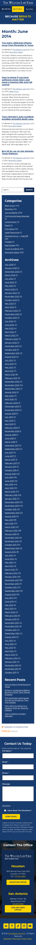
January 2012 (10, 662)
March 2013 (10, 612)
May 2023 (9, 304)
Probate (8, 242)
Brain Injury (14, 91)
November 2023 (12, 297)
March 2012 (10, 655)
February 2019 (11, 428)
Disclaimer (6, 806)
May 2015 (9, 520)
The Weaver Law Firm (21, 50)
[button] (6, 8)
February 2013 (11, 616)
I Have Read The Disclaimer (19, 810)
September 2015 (12, 513)
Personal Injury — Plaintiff (16, 236)
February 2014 (11, 573)
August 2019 (10, 414)
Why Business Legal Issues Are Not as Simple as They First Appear (17, 700)
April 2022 (9, 332)
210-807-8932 (18, 904)
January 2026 (11, 268)
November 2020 (12, 385)
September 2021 (12, 353)
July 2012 (9, 641)
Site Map (16, 939)
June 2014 (9, 559)
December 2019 (12, 406)
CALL (31, 9)
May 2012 (9, 648)
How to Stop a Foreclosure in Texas (18, 686)
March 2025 (10, 275)
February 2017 (11, 463)
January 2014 (11, 577)
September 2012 (12, 633)
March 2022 (10, 336)
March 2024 (10, 289)
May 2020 (9, 396)
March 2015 (10, 527)
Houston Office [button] (18, 882)
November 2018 (12, 431)
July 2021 (9, 360)
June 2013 (9, 602)
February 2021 (11, 378)
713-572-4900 (20, 876)
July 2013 (9, 598)
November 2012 (12, 626)
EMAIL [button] (19, 9)
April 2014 (9, 566)
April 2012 (9, 651)
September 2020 (12, 389)
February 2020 (11, 403)
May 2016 (9, 485)
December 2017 (12, 446)
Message (6, 784)
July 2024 (9, 279)
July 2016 (9, 477)
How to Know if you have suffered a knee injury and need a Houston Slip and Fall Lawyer (17, 81)
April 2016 (9, 488)
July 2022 (9, 321)
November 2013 (12, 584)
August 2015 (10, 516)
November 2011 (11, 669)
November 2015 (12, 506)
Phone (5, 773)
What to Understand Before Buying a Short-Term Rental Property (17, 692)
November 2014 (12, 541)
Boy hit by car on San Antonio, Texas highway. (18, 152)
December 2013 (12, 580)
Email (5, 762)
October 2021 (11, 350)
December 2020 (12, 382)
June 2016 (9, 481)
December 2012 (12, 623)
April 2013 (9, 609)
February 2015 (11, 531)
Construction (10, 222)
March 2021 (10, 375)
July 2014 (9, 555)
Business (9, 209)
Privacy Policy (26, 939)
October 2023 (11, 300)
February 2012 (11, 658)
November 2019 (12, 410)
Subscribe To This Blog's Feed (16, 727)
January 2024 (11, 293)
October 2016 (11, 470)
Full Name (7, 751)
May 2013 (9, 605)
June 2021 (9, 364)
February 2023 (11, 311)
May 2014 (9, 563)
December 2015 (12, 502)
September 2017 (12, 449)
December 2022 (12, 314)
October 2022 (11, 318)
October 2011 (10, 673)
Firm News (9, 229)
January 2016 (10, 499)
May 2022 (9, 328)
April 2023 (9, 307)
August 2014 (10, 552)
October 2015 (10, 509)
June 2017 (9, 456)
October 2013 (11, 587)
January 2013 (10, 619)
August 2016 (10, 474)
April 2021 (9, 371)
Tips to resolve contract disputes (15, 715)
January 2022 (11, 343)
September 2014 (12, 548)
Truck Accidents (12, 249)
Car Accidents (11, 213)
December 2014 (12, 538)
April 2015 (9, 524)
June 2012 (9, 644)
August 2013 (10, 595)
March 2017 (10, 460)
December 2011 (11, 665)
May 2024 (9, 286)
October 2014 (11, 545)
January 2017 (10, 467)
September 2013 (12, 591)
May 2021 (9, 368)
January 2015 (10, 534)
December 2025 (12, 272)
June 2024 (9, 282)
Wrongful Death (16, 52)
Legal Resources (12, 233)
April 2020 (9, 399)
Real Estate (10, 245)
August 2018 (10, 435)
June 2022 (9, 325)
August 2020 (10, 392)
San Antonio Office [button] (18, 909)
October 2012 (11, 630)
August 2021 (10, 357)
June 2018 (9, 438)
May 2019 (9, 421)
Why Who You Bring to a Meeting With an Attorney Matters (16, 708)
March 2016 (10, 492)
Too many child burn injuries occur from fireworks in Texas (17, 44)
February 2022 (11, 339)
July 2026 (9, 265)
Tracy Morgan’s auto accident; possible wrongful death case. (18, 117)
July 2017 (9, 453)
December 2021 (12, 346)
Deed (7, 226)
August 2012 (10, 637)
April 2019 (9, 424)
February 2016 (11, 495)
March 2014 (10, 570)
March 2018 (10, 442)
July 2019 (9, 417)
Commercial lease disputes (17, 216)
